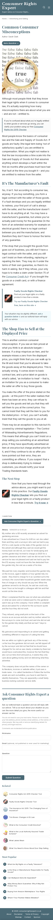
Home (4, 19)
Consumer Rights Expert (19, 6)
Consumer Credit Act (17, 276)
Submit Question (13, 778)
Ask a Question (10, 43)
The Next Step (11, 478)
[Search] (44, 7)
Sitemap (18, 917)
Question (6, 753)
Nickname (6, 733)
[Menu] (49, 8)
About (9, 914)
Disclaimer (18, 914)
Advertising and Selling (18, 19)
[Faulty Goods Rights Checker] (6, 494)
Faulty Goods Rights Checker (28, 291)
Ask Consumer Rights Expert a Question (21, 521)
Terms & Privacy (31, 914)
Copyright (45, 914)
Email (25, 743)
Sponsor (37, 917)
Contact (27, 917)
